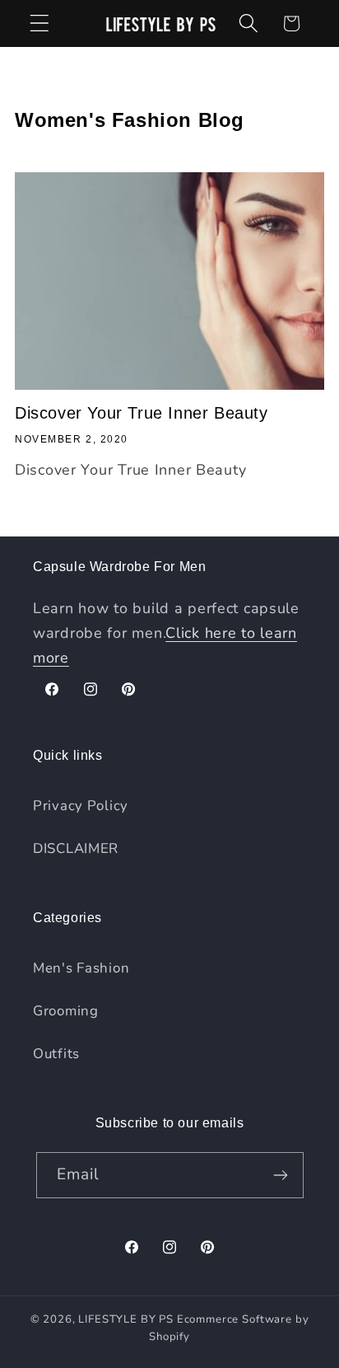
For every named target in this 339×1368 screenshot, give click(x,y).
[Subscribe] (281, 1175)
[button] (40, 23)
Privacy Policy (80, 805)
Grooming (66, 1010)
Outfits (56, 1053)
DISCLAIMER (75, 848)
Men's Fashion (81, 967)
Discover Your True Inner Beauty (141, 413)
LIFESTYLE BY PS (126, 1319)
